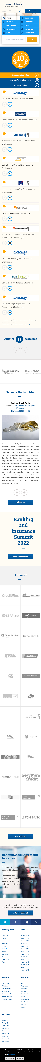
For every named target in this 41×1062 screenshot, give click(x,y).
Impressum (5, 954)
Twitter (5, 922)
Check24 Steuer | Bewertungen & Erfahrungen (19, 116)
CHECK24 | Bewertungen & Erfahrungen (17, 95)
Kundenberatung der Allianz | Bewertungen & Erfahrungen (19, 139)
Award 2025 (25, 936)
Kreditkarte (11, 25)
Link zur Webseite (20, 557)
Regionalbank (6, 989)
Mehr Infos (20, 1058)
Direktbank (5, 983)
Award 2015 (25, 962)
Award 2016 (25, 959)
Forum (23, 1007)
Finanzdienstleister (8, 994)
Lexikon (23, 1004)
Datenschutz (6, 959)
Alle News (21, 502)
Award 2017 (25, 957)
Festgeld (9, 22)
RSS (36, 922)
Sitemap (4, 943)
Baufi (8, 33)
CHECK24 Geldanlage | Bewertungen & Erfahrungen (17, 257)
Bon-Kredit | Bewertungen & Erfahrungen (17, 279)
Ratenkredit (25, 999)
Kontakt (4, 951)
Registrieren (33, 11)
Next (24, 350)
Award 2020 (25, 949)
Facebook (15, 922)
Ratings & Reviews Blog (24, 324)
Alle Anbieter (20, 836)
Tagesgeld (29, 18)
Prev (17, 350)
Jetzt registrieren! (20, 913)
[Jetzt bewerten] (4, 104)
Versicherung (6, 991)
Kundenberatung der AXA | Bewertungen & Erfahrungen (18, 187)
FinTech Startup (7, 999)
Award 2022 (25, 943)
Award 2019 (25, 951)
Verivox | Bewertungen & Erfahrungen (16, 210)
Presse (4, 938)
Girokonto (29, 22)
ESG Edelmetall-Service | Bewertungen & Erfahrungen (17, 163)
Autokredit (24, 1002)
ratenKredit (11, 29)
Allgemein (24, 983)
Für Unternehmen (7, 949)
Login (19, 11)
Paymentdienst (7, 996)
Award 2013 (25, 967)
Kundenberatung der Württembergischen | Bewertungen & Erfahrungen (18, 232)
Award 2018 (25, 954)
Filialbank (5, 986)
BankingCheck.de (20, 4)
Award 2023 (25, 941)
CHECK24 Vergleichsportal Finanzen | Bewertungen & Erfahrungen (16, 302)
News (4, 946)
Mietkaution (29, 33)
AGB (3, 957)
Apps (3, 962)
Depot (27, 25)
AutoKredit (29, 29)
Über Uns (5, 936)
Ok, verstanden (10, 1058)
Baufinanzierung (7, 1039)
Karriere (4, 941)
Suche (8, 18)
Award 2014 (25, 965)
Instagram (25, 922)
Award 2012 (25, 970)
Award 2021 (25, 946)
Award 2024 (25, 938)
